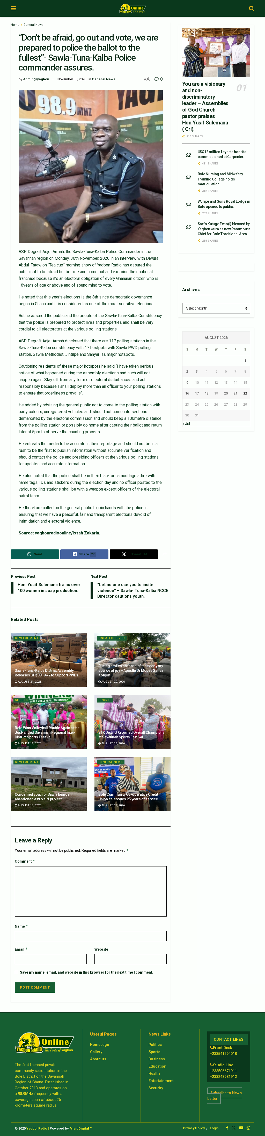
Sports (21, 700)
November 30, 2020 (71, 79)
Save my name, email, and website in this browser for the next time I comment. (86, 972)
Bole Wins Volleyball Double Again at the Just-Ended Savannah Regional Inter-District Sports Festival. (47, 732)
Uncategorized (112, 638)
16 (187, 393)
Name (21, 926)
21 (235, 393)
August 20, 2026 (113, 681)
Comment (25, 861)
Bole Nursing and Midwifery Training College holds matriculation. (220, 179)
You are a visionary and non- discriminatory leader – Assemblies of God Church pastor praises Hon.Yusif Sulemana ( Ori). (205, 106)
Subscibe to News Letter (224, 1096)
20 (226, 393)
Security (156, 1088)
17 (197, 393)
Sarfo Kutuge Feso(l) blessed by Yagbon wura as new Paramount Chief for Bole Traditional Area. (224, 229)
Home (15, 25)
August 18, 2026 (29, 743)
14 (235, 382)
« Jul (186, 424)
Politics (155, 1044)
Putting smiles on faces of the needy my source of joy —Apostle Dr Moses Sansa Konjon (130, 670)
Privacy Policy (194, 1128)
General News (33, 25)
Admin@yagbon (36, 79)
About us (98, 1059)
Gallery (96, 1052)
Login (214, 1128)
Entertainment (161, 1080)
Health (154, 1073)
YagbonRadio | (37, 1128)
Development (27, 638)
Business (157, 1059)
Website (101, 949)
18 (206, 393)
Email (21, 949)
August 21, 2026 (29, 681)
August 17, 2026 (29, 805)
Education (157, 1066)
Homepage (99, 1044)
